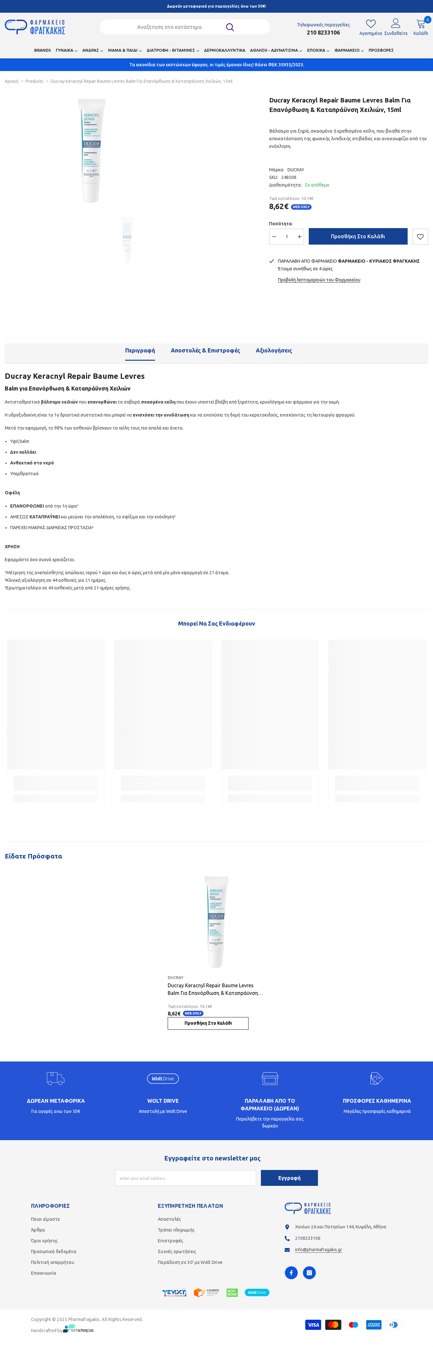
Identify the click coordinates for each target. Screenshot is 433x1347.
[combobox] (177, 27)
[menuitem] (42, 52)
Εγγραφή (289, 1178)
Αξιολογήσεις (274, 350)
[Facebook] (291, 1272)
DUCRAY (296, 169)
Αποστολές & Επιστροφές (205, 350)
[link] (56, 787)
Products (34, 81)
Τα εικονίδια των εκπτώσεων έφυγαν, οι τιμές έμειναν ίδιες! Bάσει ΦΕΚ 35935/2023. (216, 64)
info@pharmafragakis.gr (318, 1249)
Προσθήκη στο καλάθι (358, 236)
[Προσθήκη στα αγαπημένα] (420, 237)
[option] (91, 150)
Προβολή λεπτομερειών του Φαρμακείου (319, 279)
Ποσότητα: (281, 223)
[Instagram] (309, 1272)
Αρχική (11, 81)
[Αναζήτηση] (185, 27)
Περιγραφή (140, 350)
